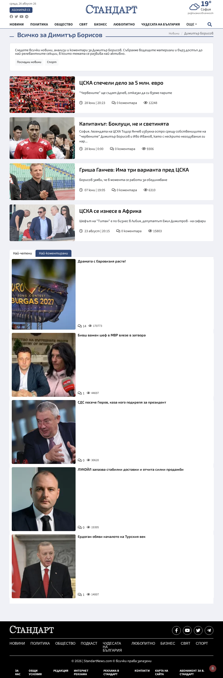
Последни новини (29, 62)
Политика (40, 643)
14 (84, 326)
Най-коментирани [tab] (53, 253)
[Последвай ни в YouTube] (187, 630)
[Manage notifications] (212, 668)
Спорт (52, 62)
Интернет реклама (81, 672)
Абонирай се (21, 10)
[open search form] (210, 24)
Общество (65, 643)
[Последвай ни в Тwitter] (198, 630)
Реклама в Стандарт (111, 672)
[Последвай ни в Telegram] (209, 630)
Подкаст (89, 643)
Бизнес (167, 643)
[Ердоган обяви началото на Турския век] (44, 566)
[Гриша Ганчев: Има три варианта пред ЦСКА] (42, 181)
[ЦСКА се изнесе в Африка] (42, 222)
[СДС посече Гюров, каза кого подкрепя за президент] (44, 432)
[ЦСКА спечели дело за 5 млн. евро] (42, 94)
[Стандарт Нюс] (32, 633)
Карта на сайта (161, 672)
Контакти (142, 671)
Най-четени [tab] (22, 253)
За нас (17, 672)
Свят (185, 643)
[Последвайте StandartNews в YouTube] (22, 17)
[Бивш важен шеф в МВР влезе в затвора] (44, 365)
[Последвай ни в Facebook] (176, 630)
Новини (174, 33)
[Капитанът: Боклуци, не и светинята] (42, 138)
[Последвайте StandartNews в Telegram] (27, 17)
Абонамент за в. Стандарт (192, 672)
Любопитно (143, 643)
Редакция (60, 671)
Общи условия (35, 672)
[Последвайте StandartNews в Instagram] (16, 17)
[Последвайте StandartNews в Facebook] (11, 17)
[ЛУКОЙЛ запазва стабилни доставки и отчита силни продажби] (44, 499)
